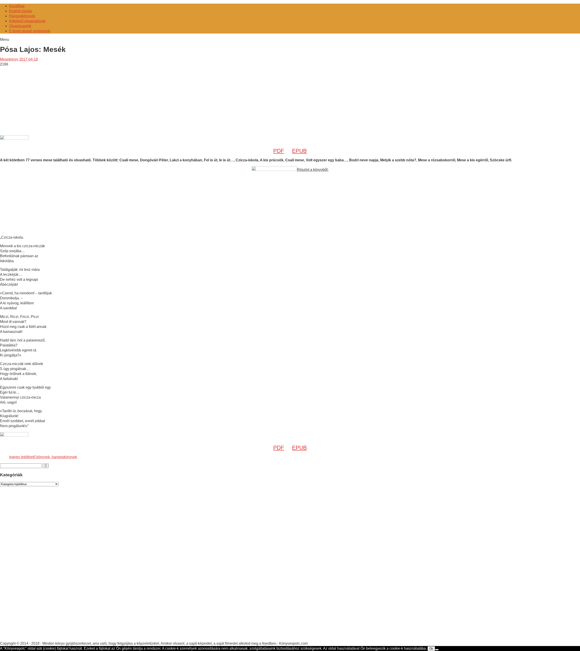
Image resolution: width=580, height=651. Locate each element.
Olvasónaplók (20, 26)
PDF (278, 151)
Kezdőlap (16, 6)
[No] (437, 649)
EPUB (299, 151)
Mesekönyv (9, 59)
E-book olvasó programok (29, 31)
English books (20, 11)
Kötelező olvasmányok (27, 21)
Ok (431, 648)
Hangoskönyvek (22, 16)
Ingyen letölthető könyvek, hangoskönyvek (43, 457)
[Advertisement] (38, 98)
